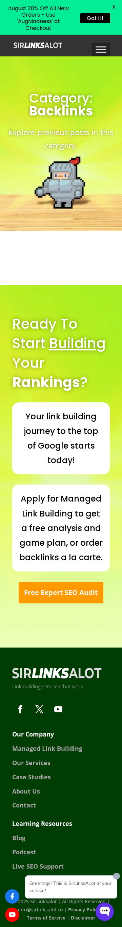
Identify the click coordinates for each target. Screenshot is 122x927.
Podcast (24, 852)
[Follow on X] (39, 709)
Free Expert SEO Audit (61, 592)
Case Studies (31, 777)
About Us (26, 791)
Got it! (95, 18)
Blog (18, 838)
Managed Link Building (47, 748)
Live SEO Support (38, 866)
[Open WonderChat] (105, 912)
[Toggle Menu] (101, 49)
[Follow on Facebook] (20, 709)
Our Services (31, 763)
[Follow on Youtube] (58, 709)
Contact (24, 805)
